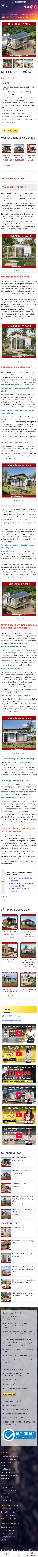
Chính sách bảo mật (8, 1512)
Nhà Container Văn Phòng (10, 1459)
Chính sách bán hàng (8, 1530)
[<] (1, 63)
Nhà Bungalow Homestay (10, 1462)
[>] (36, 63)
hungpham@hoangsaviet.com (21, 1409)
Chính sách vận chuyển (9, 1515)
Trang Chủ (4, 14)
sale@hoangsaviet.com (11, 1021)
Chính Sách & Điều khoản (9, 1509)
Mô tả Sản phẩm (8, 178)
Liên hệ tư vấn (9, 131)
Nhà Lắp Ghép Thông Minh (27, 14)
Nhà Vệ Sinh (5, 1479)
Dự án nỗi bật (5, 1494)
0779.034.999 (10, 1016)
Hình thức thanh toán (8, 1518)
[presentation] (4, 157)
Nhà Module (5, 1466)
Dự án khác (5, 1497)
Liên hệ (3, 1540)
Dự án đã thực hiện (7, 1487)
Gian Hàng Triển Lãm (8, 1472)
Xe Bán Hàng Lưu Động (9, 1475)
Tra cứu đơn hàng (7, 1533)
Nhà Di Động (5, 1469)
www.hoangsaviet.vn (19, 1413)
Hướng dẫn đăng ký (8, 1537)
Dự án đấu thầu (6, 1500)
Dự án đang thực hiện (8, 1490)
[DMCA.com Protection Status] (9, 1395)
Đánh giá (20, 178)
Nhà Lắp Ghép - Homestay (10, 1456)
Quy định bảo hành (7, 1527)
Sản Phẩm (13, 14)
